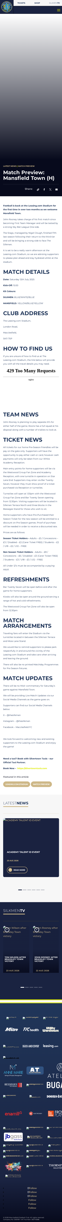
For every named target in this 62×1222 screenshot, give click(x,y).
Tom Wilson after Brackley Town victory (15, 959)
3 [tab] (31, 987)
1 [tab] (22, 987)
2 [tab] (27, 987)
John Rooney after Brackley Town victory (46, 959)
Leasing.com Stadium (16, 784)
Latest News (10, 166)
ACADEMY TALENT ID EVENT (23, 852)
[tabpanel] (31, 847)
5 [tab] (40, 987)
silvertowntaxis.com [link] (32, 768)
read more (19, 870)
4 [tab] (36, 987)
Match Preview (26, 166)
